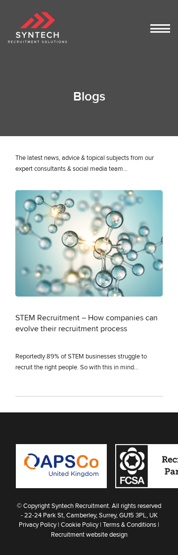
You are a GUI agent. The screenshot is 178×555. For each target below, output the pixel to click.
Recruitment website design (89, 534)
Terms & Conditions (129, 524)
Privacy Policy (37, 524)
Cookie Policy (79, 524)
